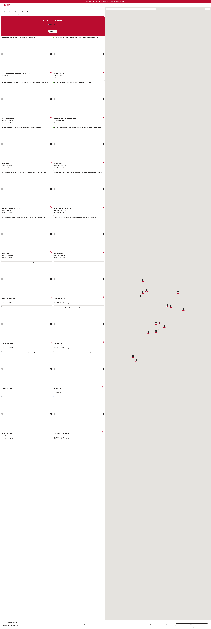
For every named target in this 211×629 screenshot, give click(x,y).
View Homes (53, 31)
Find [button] (16, 5)
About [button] (31, 5)
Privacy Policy (150, 624)
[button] (198, 5)
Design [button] (21, 5)
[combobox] (51, 9)
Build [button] (26, 5)
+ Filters (207, 9)
